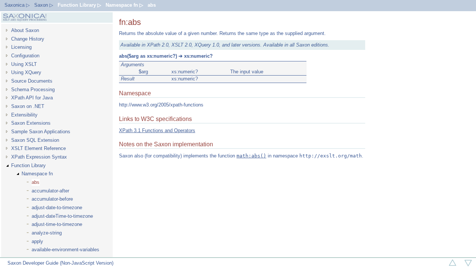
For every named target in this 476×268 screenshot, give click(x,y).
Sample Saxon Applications (40, 131)
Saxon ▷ (43, 5)
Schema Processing (33, 89)
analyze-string (47, 233)
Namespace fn (37, 173)
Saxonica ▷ (17, 5)
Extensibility (24, 115)
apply (37, 241)
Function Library (28, 165)
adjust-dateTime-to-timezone (62, 216)
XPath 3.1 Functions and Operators (157, 130)
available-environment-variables (65, 249)
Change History (27, 39)
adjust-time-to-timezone (57, 224)
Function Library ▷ (79, 5)
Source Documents (31, 81)
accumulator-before (52, 199)
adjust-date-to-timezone (57, 207)
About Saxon (25, 30)
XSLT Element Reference (38, 148)
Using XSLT (24, 64)
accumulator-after (50, 191)
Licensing (21, 47)
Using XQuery (26, 72)
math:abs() (251, 156)
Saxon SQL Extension (35, 140)
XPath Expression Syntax (39, 157)
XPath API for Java (32, 97)
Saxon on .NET (27, 106)
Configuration (25, 55)
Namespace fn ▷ (124, 5)
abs (152, 5)
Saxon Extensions (31, 123)
